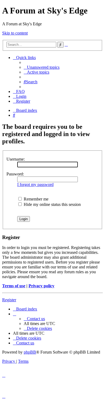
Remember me (35, 199)
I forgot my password (35, 184)
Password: (15, 174)
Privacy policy (41, 286)
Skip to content (15, 33)
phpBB (30, 352)
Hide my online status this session (52, 204)
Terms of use (13, 286)
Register (9, 300)
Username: (15, 159)
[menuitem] (42, 67)
